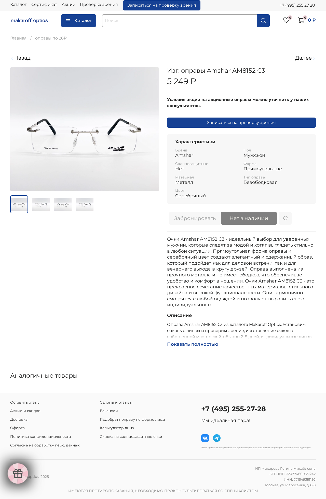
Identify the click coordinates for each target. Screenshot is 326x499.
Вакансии (109, 410)
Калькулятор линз (117, 428)
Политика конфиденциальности (40, 436)
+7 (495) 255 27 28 (297, 5)
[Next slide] (151, 129)
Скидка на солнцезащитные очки (131, 436)
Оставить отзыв (25, 402)
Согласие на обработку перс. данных (44, 445)
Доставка (19, 419)
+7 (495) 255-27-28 (233, 409)
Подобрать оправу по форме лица (132, 419)
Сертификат (44, 4)
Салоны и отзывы (116, 402)
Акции (68, 4)
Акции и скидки (25, 410)
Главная (18, 38)
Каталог (18, 4)
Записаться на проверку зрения (161, 5)
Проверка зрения (99, 4)
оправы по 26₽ (51, 38)
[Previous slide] (18, 129)
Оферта (17, 428)
